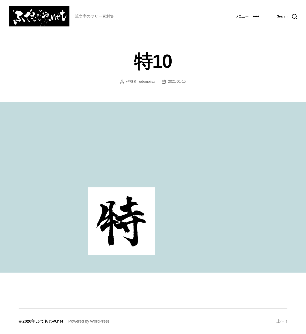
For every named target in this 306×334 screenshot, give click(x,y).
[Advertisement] (153, 153)
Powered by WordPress (89, 321)
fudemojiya (146, 81)
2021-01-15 (177, 81)
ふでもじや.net (49, 321)
